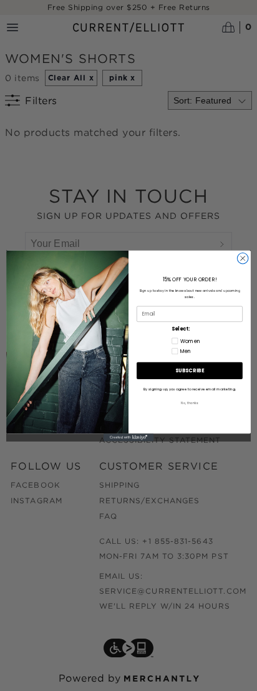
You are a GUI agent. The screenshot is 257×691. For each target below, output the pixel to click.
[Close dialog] (242, 258)
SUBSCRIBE (189, 370)
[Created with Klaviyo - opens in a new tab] (128, 437)
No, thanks (189, 402)
